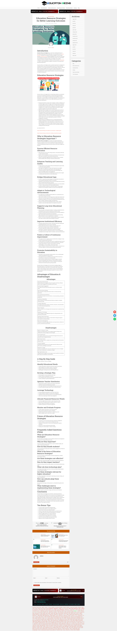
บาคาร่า (52, 609)
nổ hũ (55, 609)
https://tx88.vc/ (41, 616)
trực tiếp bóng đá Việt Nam (59, 621)
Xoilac (65, 621)
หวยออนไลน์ (82, 612)
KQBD (49, 620)
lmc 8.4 (70, 622)
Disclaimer (50, 604)
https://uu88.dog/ (59, 626)
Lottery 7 (46, 607)
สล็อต (79, 608)
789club (38, 626)
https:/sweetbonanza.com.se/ (48, 627)
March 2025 (74, 55)
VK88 (67, 614)
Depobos (78, 604)
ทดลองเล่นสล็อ (63, 622)
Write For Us (62, 604)
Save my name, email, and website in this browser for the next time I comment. (47, 582)
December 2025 (75, 36)
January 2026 (75, 34)
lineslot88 (48, 616)
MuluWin (53, 607)
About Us (43, 604)
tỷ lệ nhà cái (71, 610)
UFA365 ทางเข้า (45, 612)
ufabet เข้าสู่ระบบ (57, 625)
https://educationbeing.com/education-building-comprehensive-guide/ (49, 133)
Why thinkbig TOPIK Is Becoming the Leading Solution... (62, 547)
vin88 (36, 613)
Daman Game (39, 607)
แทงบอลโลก (51, 626)
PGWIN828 (78, 629)
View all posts (36, 562)
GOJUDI (79, 610)
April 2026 (74, 27)
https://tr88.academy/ (73, 626)
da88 (41, 613)
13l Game (55, 628)
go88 (82, 627)
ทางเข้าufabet (65, 625)
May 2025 (74, 51)
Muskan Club (40, 608)
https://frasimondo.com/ (55, 620)
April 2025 (74, 53)
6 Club (54, 626)
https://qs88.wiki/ (42, 625)
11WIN (38, 615)
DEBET (54, 615)
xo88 (74, 619)
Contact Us (46, 604)
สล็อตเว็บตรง (51, 608)
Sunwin (77, 613)
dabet (57, 613)
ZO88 (78, 625)
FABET (41, 615)
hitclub (74, 613)
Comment (35, 568)
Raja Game (34, 607)
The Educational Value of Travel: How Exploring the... (45, 541)
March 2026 (74, 29)
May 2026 (74, 25)
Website (58, 578)
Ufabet (49, 609)
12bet (59, 612)
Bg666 (43, 607)
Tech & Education (44, 7)
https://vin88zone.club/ (76, 614)
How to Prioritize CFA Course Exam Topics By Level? (45, 546)
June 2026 (74, 23)
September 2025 (75, 42)
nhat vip (65, 619)
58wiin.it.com (56, 622)
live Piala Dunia (72, 621)
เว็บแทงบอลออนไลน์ (65, 608)
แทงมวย (65, 610)
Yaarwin (36, 608)
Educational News (69, 7)
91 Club (49, 607)
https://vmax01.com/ (79, 609)
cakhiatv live (34, 626)
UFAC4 (69, 615)
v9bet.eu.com (62, 619)
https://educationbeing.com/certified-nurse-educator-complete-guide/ (49, 130)
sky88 (79, 619)
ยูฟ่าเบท (46, 610)
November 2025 (75, 38)
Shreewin (79, 607)
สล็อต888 (36, 622)
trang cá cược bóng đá (50, 625)
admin (56, 23)
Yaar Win (46, 628)
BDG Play (52, 628)
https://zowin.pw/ (45, 620)
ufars (68, 610)
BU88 (43, 615)
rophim (45, 619)
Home (39, 7)
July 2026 (74, 21)
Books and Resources (52, 7)
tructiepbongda (34, 629)
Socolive (68, 621)
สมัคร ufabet (71, 613)
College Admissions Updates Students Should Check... (45, 535)
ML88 (33, 628)
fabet (54, 613)
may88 (52, 613)
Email (46, 578)
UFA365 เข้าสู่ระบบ (71, 625)
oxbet (47, 613)
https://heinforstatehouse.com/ (56, 616)
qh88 (60, 622)
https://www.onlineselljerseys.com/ (76, 616)
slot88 (45, 616)
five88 (49, 613)
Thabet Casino (72, 609)
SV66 (58, 619)
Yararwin (44, 608)
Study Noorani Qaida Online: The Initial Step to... (63, 535)
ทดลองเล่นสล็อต (61, 613)
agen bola (68, 612)
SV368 (74, 628)
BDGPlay (68, 607)
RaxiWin (76, 607)
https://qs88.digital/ (65, 626)
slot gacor (55, 612)
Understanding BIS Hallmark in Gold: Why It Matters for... (63, 541)
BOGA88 (60, 620)
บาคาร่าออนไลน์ (71, 604)
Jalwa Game (72, 607)
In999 (33, 608)
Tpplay (82, 607)
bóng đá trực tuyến (51, 621)
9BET (48, 615)
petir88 (80, 625)
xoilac (56, 619)
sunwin (79, 627)
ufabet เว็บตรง (74, 622)
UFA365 (33, 614)
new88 (44, 626)
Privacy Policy (39, 604)
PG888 (75, 604)
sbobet (81, 622)
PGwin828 (58, 629)
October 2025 (75, 40)
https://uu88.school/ (74, 608)
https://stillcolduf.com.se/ (44, 614)
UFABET (80, 613)
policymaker (62, 60)
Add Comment (51, 23)
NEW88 (48, 619)
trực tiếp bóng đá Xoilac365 (45, 629)
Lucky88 (70, 614)
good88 (72, 612)
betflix (61, 625)
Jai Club (47, 626)
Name (34, 578)
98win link (43, 622)
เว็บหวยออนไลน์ (51, 610)
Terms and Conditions (56, 604)
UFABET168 (66, 604)
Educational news (44, 56)
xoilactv (41, 627)
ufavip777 (72, 615)
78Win (70, 608)
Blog (78, 7)
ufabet (55, 610)
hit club (75, 612)
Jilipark (63, 628)
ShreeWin (60, 607)
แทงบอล (58, 609)
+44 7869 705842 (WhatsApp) (41, 602)
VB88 (46, 615)
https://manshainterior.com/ (65, 616)
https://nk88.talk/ (80, 626)
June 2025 (74, 49)
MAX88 (75, 625)
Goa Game (57, 607)
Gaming (75, 7)
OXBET (41, 626)
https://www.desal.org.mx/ (36, 620)
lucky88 (44, 613)
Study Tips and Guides (61, 7)
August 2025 (74, 44)
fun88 (63, 610)
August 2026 (74, 19)
